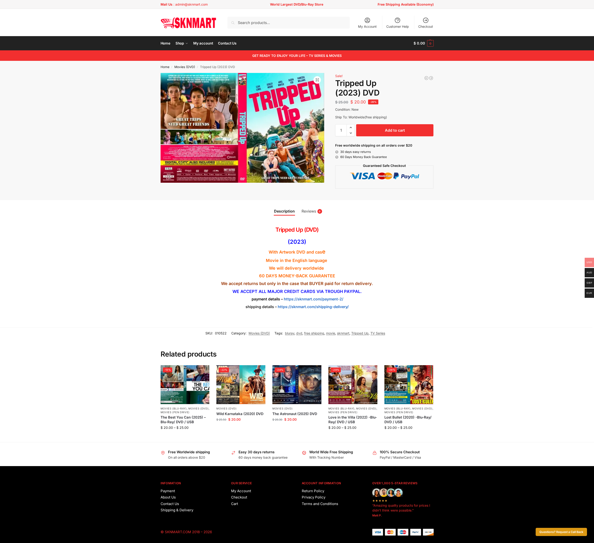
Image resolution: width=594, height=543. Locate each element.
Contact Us (170, 504)
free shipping (314, 333)
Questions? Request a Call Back (561, 532)
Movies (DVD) (184, 67)
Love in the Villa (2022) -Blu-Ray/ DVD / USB (352, 419)
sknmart (343, 333)
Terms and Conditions (320, 504)
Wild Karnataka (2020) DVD (240, 414)
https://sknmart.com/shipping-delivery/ (313, 306)
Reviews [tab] (311, 211)
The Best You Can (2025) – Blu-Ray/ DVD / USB (183, 419)
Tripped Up (360, 333)
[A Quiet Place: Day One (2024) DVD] (431, 78)
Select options (185, 437)
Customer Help (397, 26)
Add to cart (395, 130)
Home (165, 67)
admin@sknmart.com (191, 4)
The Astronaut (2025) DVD (294, 414)
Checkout (425, 26)
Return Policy (313, 491)
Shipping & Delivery (177, 510)
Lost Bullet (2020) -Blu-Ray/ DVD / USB (408, 419)
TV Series (377, 333)
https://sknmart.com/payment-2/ (313, 299)
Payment (168, 491)
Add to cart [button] (241, 429)
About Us (168, 497)
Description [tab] (284, 211)
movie (330, 333)
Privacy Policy (313, 497)
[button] (423, 43)
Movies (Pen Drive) (175, 412)
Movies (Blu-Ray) (174, 408)
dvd (299, 333)
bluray (289, 333)
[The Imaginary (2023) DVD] (426, 78)
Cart (234, 504)
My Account (367, 26)
